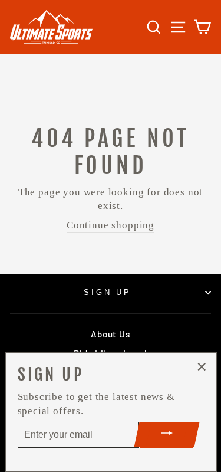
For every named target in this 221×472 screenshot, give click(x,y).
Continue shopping (110, 225)
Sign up (108, 292)
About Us (110, 334)
